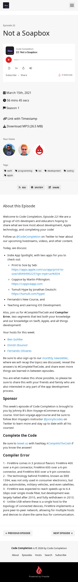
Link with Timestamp (22, 119)
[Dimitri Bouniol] (24, 150)
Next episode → (63, 533)
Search (48, 555)
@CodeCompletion (28, 236)
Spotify (39, 187)
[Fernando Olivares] (39, 150)
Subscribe (60, 555)
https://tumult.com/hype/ (28, 293)
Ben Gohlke (15, 339)
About (15, 555)
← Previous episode (17, 533)
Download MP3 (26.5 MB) (24, 126)
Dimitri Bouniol (17, 345)
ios (39, 170)
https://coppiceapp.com (27, 284)
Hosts (38, 555)
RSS (24, 187)
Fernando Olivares (19, 351)
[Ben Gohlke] (9, 150)
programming (25, 170)
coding (70, 170)
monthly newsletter (55, 358)
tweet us (22, 443)
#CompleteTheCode (58, 443)
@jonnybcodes (53, 419)
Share (56, 187)
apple (10, 175)
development (54, 170)
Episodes (27, 555)
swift (9, 170)
